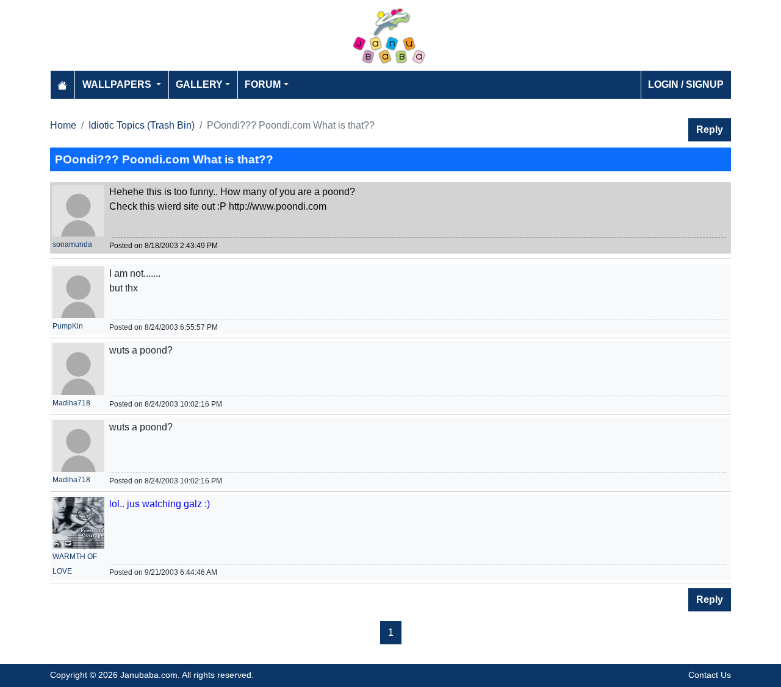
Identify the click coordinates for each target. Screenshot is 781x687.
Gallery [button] (199, 84)
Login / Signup (686, 84)
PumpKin (67, 326)
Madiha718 (71, 403)
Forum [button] (263, 84)
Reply (709, 129)
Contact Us (709, 675)
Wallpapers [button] (118, 84)
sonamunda (72, 244)
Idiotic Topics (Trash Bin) (141, 125)
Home (63, 125)
